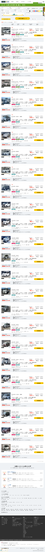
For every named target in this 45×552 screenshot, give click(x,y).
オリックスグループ (3, 544)
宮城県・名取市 (7, 509)
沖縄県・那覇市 (26, 510)
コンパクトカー (6, 498)
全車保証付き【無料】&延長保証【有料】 (17, 524)
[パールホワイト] (26, 11)
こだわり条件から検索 (4, 522)
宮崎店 (9, 174)
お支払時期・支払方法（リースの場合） (38, 523)
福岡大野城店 (24, 532)
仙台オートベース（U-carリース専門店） (28, 522)
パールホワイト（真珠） (4, 505)
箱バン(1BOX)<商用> (3, 499)
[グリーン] (41, 11)
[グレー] (32, 11)
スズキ (21, 495)
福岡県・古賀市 (8, 510)
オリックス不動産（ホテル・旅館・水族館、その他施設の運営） (8, 545)
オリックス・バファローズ (16, 544)
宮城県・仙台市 (12, 509)
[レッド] (34, 11)
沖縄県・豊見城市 (31, 510)
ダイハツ (19, 495)
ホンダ (4, 495)
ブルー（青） (30, 505)
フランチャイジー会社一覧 (37, 524)
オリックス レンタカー (23, 544)
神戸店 (9, 209)
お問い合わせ (35, 522)
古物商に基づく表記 (33, 548)
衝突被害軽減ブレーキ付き (35, 8)
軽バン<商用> (25, 498)
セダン (9, 498)
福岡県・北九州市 (3, 510)
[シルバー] (31, 11)
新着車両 (28, 8)
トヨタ (2, 495)
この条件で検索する (22, 18)
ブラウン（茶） (35, 505)
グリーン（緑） (7, 506)
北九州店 (9, 104)
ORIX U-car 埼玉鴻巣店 (5, 369)
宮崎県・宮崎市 (22, 510)
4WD (21, 502)
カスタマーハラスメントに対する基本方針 (40, 548)
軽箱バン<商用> (30, 498)
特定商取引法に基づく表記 (22, 548)
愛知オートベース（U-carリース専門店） (28, 526)
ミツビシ (13, 495)
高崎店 (24, 523)
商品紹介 (17, 1)
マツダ (10, 495)
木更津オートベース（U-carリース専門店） (28, 525)
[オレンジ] (38, 11)
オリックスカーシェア (29, 544)
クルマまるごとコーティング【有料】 (17, 523)
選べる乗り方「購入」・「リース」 (17, 525)
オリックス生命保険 (9, 544)
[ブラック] (29, 11)
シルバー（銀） (18, 505)
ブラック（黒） (14, 505)
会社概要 (38, 549)
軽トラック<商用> (35, 498)
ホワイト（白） (9, 505)
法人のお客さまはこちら (4, 512)
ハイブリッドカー (41, 8)
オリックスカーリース (36, 544)
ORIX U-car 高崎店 (4, 334)
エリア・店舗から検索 (4, 523)
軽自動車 (2, 498)
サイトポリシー (17, 548)
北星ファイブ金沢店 (8, 451)
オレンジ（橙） (39, 505)
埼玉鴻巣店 (24, 524)
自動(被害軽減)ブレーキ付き (4, 502)
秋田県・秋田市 (3, 509)
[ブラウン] (37, 11)
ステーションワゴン (13, 498)
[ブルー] (35, 11)
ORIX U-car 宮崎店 (4, 178)
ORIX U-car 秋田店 (4, 91)
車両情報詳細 (39, 35)
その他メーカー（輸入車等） (26, 495)
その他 (8, 499)
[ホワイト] (28, 11)
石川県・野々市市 (35, 509)
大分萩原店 (24, 533)
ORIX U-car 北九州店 (4, 108)
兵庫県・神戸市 (40, 509)
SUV (22, 498)
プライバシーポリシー (28, 548)
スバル (16, 495)
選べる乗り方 (23, 1)
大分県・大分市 (17, 510)
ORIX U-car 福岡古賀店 (5, 56)
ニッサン (7, 495)
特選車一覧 (3, 524)
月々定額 (44, 14)
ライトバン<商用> (40, 498)
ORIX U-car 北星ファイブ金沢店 (6, 455)
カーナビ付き (10, 502)
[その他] (42, 11)
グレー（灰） (22, 505)
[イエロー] (39, 11)
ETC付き (14, 502)
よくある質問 (29, 1)
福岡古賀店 (9, 52)
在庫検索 (12, 1)
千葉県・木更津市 (26, 509)
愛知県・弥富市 (30, 509)
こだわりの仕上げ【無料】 (16, 522)
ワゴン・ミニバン (19, 498)
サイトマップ (35, 525)
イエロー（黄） (3, 506)
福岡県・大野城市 (13, 510)
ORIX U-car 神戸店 (4, 438)
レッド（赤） (26, 505)
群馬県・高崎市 (16, 509)
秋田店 (9, 347)
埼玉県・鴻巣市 (21, 509)
